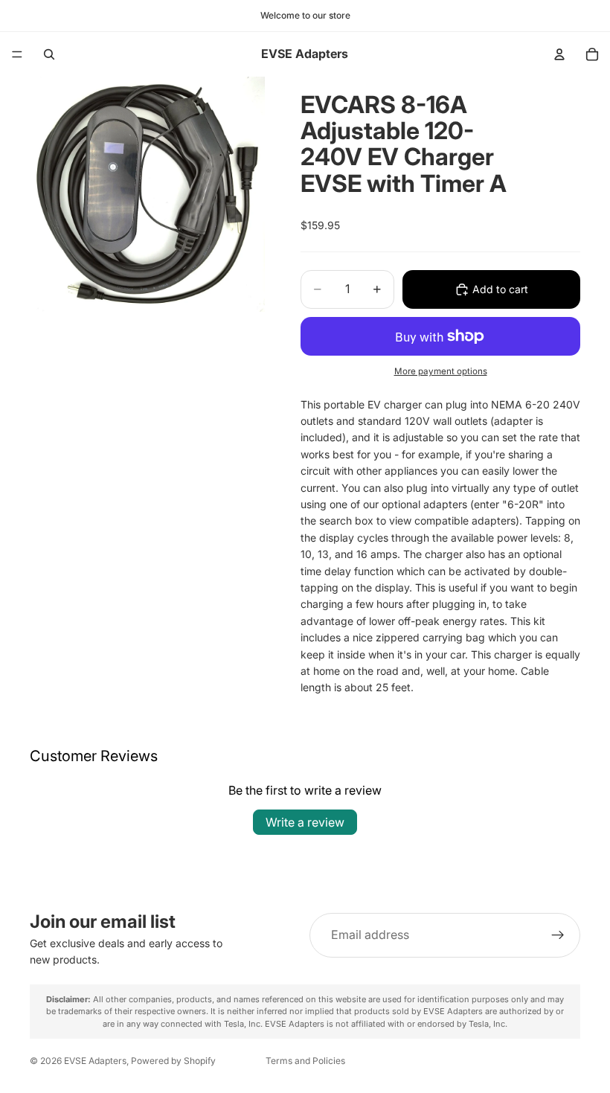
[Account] (559, 54)
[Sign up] (558, 935)
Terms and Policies (305, 1060)
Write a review (305, 822)
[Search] (49, 54)
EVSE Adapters (95, 1060)
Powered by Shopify (173, 1060)
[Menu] (17, 54)
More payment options (440, 371)
